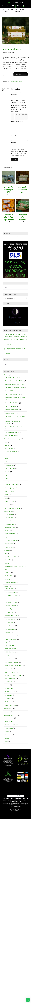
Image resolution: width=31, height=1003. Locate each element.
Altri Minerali (9, 448)
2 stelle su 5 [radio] (16, 116)
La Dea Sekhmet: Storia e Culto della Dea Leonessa (15, 344)
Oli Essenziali (9, 695)
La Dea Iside (7, 353)
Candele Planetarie (10, 413)
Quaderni (7, 579)
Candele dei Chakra (11, 391)
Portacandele (9, 544)
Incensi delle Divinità (11, 602)
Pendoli (7, 495)
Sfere (6, 479)
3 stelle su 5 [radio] (19, 116)
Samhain (6, 712)
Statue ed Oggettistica (10, 715)
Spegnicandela (9, 547)
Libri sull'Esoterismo (10, 639)
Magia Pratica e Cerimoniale (13, 666)
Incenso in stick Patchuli (22, 217)
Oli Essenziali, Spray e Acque (12, 676)
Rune (6, 498)
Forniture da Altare (10, 528)
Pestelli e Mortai (9, 524)
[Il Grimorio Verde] (15, 2)
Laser (6, 462)
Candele (6, 375)
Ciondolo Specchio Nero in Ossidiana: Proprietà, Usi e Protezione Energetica (15, 335)
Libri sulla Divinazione (11, 662)
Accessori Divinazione (11, 485)
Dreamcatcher (9, 721)
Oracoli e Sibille (9, 491)
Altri (6, 553)
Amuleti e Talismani (11, 557)
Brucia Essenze (9, 718)
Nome (13, 136)
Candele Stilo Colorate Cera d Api (15, 416)
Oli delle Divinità (10, 692)
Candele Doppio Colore (12, 403)
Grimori (7, 569)
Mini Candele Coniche (11, 436)
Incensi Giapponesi (10, 609)
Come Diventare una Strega (12, 439)
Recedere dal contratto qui (15, 796)
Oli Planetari (8, 702)
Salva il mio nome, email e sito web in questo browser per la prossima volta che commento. (19, 152)
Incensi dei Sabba (10, 599)
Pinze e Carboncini (10, 636)
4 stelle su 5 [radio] (23, 116)
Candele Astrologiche (11, 377)
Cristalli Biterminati (11, 452)
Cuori (6, 455)
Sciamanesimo (9, 669)
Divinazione (7, 482)
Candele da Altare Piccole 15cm (14, 388)
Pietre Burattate (9, 469)
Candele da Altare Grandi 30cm (14, 381)
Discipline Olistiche (10, 649)
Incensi (6, 586)
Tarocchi (7, 505)
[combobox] (15, 298)
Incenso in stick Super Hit (8, 189)
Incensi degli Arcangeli (11, 595)
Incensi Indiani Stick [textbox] (15, 298)
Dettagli (8, 180)
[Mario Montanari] (15, 811)
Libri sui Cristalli (10, 659)
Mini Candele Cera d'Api (12, 432)
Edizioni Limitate (10, 652)
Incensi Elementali (10, 606)
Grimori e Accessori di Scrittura (13, 567)
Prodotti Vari (8, 709)
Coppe (7, 537)
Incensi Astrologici (10, 592)
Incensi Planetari (10, 626)
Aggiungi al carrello (20, 74)
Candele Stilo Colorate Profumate (15, 427)
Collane (7, 563)
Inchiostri (8, 573)
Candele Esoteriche (10, 406)
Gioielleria (7, 551)
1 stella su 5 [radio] (13, 116)
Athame (7, 530)
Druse (6, 458)
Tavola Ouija (8, 738)
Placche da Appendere (11, 725)
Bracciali (7, 560)
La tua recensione (17, 122)
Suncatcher (8, 735)
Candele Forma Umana (12, 410)
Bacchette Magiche (10, 534)
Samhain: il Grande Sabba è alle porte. (15, 340)
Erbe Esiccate (9, 514)
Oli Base (7, 685)
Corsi (5, 442)
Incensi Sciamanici (10, 629)
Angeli (7, 642)
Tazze (6, 742)
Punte (6, 475)
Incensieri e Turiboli (11, 540)
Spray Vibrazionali (10, 705)
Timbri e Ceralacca (10, 583)
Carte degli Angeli (10, 488)
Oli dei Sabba (9, 688)
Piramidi (7, 472)
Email (13, 143)
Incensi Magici (9, 622)
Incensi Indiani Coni (11, 616)
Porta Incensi (9, 728)
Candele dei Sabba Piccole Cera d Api (15, 399)
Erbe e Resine (8, 512)
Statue (7, 732)
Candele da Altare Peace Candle (14, 384)
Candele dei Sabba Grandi (12, 394)
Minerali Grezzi (9, 465)
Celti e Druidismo (10, 645)
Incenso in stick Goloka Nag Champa (8, 217)
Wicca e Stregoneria (11, 672)
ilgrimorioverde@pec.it (15, 806)
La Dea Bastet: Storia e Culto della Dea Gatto (14, 349)
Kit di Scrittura (9, 576)
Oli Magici (8, 699)
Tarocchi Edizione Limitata (13, 508)
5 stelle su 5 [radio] (26, 116)
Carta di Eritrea (9, 589)
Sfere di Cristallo (10, 502)
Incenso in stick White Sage (22, 189)
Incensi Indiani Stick (16, 81)
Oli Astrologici (9, 682)
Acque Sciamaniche (11, 678)
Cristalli (6, 446)
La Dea (7, 655)
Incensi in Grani (9, 518)
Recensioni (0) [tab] (5, 89)
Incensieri (8, 521)
